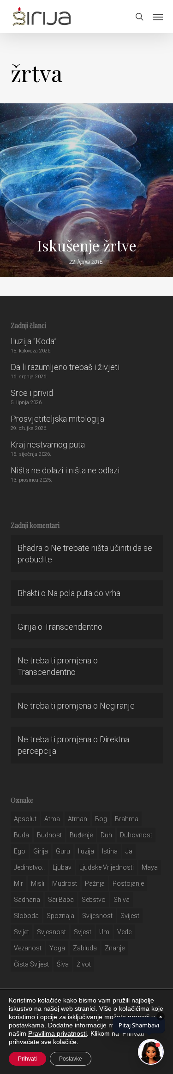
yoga (57, 948)
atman (77, 819)
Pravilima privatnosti (57, 1033)
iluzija (86, 851)
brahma (126, 819)
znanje (115, 948)
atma (52, 819)
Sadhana (27, 899)
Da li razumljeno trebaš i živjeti (65, 367)
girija (40, 851)
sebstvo (94, 899)
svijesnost (97, 915)
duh (106, 835)
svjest (82, 932)
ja (128, 851)
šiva (63, 964)
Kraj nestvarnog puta (48, 444)
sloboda (26, 915)
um (104, 932)
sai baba (61, 899)
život (84, 964)
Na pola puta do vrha (84, 593)
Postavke (70, 1059)
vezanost (28, 948)
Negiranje (117, 705)
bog (101, 819)
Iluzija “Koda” (34, 341)
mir (18, 883)
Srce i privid (32, 393)
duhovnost (136, 835)
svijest (129, 915)
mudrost (64, 883)
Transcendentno (73, 627)
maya (150, 867)
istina (110, 851)
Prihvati (27, 1059)
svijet (21, 932)
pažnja (95, 883)
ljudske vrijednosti (106, 867)
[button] (158, 16)
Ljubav (62, 867)
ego (19, 851)
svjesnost (51, 932)
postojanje (128, 883)
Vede (124, 932)
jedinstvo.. (29, 867)
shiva (121, 899)
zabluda (85, 948)
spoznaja (60, 915)
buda (21, 835)
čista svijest (31, 964)
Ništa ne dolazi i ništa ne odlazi (65, 470)
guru (63, 851)
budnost (49, 835)
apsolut (25, 819)
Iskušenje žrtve (87, 245)
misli (37, 883)
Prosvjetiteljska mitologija (57, 419)
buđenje (81, 835)
